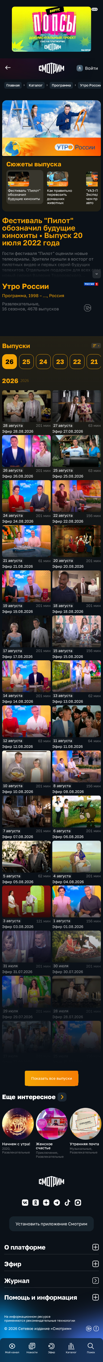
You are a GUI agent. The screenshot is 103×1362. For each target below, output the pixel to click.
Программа (61, 85)
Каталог (36, 85)
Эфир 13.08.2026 (67, 701)
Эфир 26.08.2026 (17, 476)
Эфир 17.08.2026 (17, 656)
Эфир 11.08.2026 (67, 746)
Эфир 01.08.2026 (67, 926)
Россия (56, 295)
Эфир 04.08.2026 (68, 881)
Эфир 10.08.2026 (17, 791)
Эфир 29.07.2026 (17, 1016)
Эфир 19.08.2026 (17, 611)
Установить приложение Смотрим (51, 1223)
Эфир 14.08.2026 (17, 701)
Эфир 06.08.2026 (67, 836)
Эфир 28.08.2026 (17, 431)
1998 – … (38, 295)
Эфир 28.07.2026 (67, 1016)
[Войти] (80, 68)
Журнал (16, 1280)
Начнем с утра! (16, 1144)
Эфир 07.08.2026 (17, 836)
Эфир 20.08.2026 (67, 566)
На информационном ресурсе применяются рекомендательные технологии (39, 1318)
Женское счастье (44, 1146)
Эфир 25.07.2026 (67, 1062)
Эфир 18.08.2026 (67, 611)
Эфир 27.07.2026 (17, 1062)
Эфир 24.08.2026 (17, 521)
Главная (13, 85)
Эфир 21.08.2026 (17, 566)
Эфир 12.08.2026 (17, 746)
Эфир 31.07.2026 (17, 971)
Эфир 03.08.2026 (17, 926)
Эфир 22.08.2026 (67, 521)
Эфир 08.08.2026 (68, 791)
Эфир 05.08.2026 (17, 881)
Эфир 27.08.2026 (67, 431)
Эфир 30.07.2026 (67, 971)
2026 (24, 380)
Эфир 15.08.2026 (67, 656)
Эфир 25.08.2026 (67, 476)
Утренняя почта (84, 1144)
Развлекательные (20, 303)
